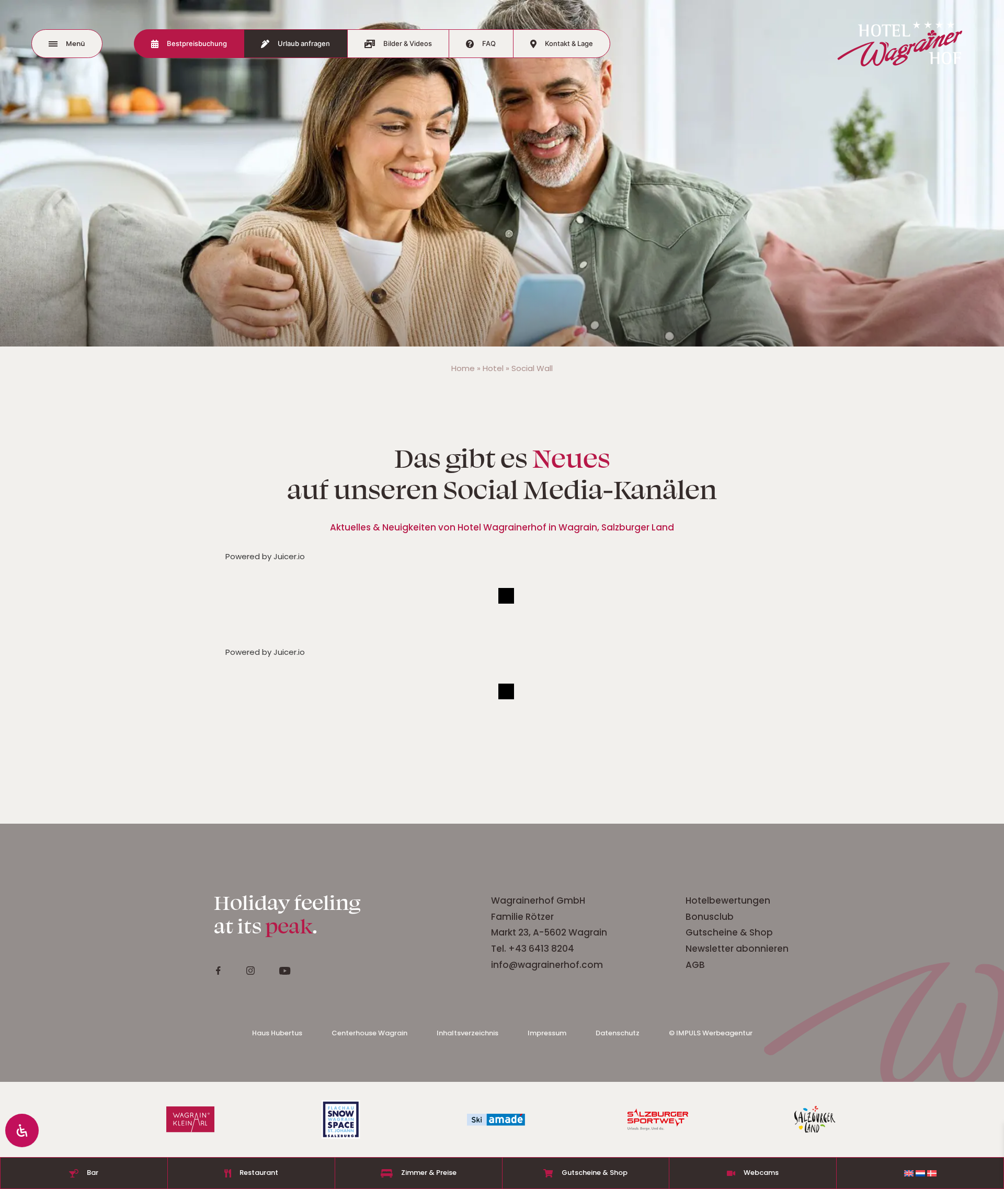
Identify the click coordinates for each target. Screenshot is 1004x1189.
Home (463, 368)
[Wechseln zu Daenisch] (932, 1173)
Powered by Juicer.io (265, 556)
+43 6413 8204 (541, 948)
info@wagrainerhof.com (547, 965)
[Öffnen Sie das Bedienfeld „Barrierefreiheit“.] (22, 1130)
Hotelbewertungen (729, 900)
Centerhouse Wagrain (369, 1033)
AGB (695, 965)
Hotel (493, 368)
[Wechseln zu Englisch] (909, 1173)
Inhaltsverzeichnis (467, 1033)
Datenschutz (618, 1033)
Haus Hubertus (277, 1033)
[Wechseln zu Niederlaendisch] (920, 1173)
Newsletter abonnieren (738, 948)
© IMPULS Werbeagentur (710, 1033)
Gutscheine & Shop (729, 932)
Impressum (547, 1033)
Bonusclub (710, 916)
